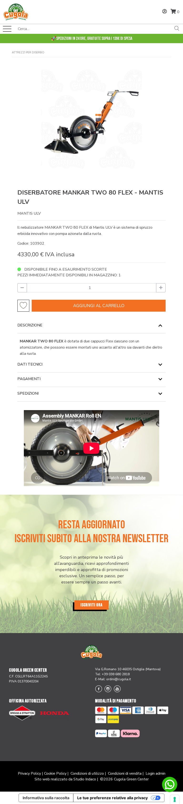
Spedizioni (28, 393)
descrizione (29, 325)
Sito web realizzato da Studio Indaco (65, 779)
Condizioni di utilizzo (87, 773)
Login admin (155, 773)
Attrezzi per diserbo (28, 52)
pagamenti (29, 378)
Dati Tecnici (29, 364)
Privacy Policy (29, 773)
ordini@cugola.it (118, 679)
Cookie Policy (55, 773)
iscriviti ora (91, 605)
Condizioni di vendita (125, 773)
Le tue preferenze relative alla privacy (112, 797)
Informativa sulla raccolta (46, 797)
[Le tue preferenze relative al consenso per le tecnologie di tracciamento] (174, 799)
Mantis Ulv (29, 213)
